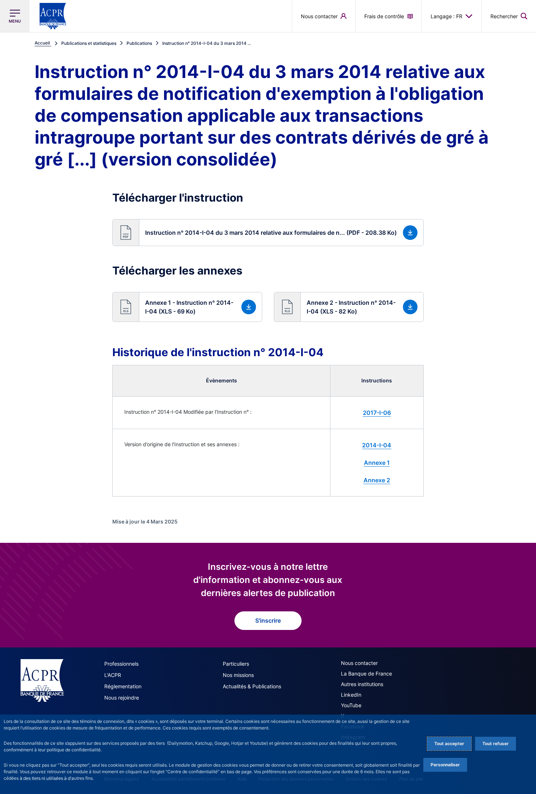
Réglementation (122, 686)
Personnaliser (445, 764)
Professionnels (121, 664)
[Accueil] (42, 680)
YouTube (351, 705)
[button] (509, 16)
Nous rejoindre (121, 697)
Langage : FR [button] (446, 16)
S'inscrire (268, 620)
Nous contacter (359, 663)
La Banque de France (366, 673)
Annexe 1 (377, 462)
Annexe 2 (377, 480)
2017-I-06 (377, 412)
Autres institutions (362, 684)
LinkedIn (351, 695)
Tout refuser (495, 743)
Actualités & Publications (252, 686)
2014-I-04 (376, 445)
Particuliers (236, 664)
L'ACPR (112, 675)
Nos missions (238, 675)
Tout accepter (449, 743)
